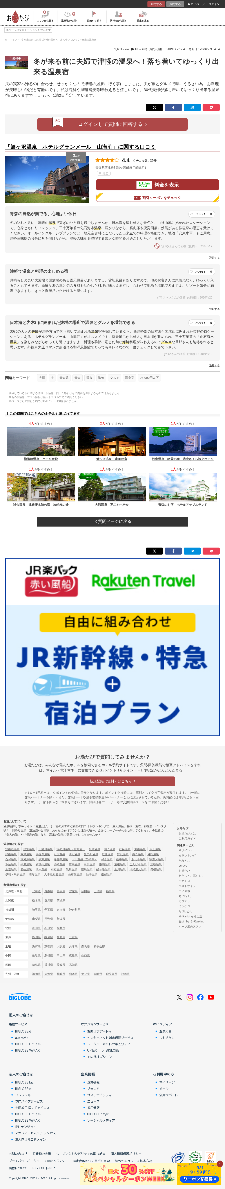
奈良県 (85, 946)
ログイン (214, 4)
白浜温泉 (89, 864)
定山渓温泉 (12, 849)
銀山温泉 (11, 854)
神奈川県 (74, 909)
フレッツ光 (23, 1095)
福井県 (61, 928)
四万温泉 (74, 854)
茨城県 (61, 900)
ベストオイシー (189, 886)
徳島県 (36, 964)
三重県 (73, 937)
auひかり (21, 1037)
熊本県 (73, 974)
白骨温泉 (138, 854)
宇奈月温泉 (156, 859)
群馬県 (48, 900)
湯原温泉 (41, 869)
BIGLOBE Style (98, 1114)
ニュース (93, 1101)
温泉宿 (129, 377)
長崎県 (61, 974)
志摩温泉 (34, 874)
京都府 (48, 946)
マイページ (198, 4)
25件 (153, 160)
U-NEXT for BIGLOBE (103, 1050)
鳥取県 (36, 955)
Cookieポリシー (56, 1161)
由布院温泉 (75, 874)
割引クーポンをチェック (161, 198)
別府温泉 (56, 869)
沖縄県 (125, 974)
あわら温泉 (138, 859)
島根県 (48, 955)
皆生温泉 (26, 869)
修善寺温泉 (61, 859)
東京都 (61, 909)
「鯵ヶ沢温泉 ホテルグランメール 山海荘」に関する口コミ (80, 147)
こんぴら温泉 (138, 864)
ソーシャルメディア (101, 1120)
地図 (105, 173)
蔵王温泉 (155, 849)
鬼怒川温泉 (91, 854)
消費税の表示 (42, 1153)
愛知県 (61, 937)
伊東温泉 (44, 859)
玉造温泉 (11, 869)
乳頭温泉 (94, 849)
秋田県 (85, 891)
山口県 (85, 955)
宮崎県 (98, 974)
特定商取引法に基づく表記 (91, 1161)
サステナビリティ (99, 1095)
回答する (156, 4)
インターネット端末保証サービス (110, 1037)
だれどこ (184, 860)
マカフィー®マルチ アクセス (35, 1133)
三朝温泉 (156, 864)
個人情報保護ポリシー (126, 1153)
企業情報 (88, 1074)
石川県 (48, 928)
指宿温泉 (106, 874)
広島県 (73, 955)
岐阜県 (48, 937)
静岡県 (36, 937)
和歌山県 (99, 946)
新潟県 (61, 918)
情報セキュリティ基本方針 (133, 1161)
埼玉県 (36, 909)
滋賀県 (36, 946)
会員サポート (168, 1095)
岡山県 (61, 955)
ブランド (93, 1088)
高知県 (73, 964)
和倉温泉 (106, 859)
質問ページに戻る (114, 521)
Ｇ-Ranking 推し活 (190, 916)
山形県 (98, 891)
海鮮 (101, 377)
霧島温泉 (87, 869)
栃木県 (36, 900)
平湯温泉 (26, 864)
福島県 (110, 891)
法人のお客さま (21, 1074)
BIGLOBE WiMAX (27, 1050)
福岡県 (36, 974)
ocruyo (183, 865)
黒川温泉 (71, 869)
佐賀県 (48, 974)
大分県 (85, 974)
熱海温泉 (91, 874)
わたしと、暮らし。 (191, 875)
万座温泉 (59, 854)
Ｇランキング (187, 855)
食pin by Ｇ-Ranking (191, 921)
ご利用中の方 (163, 1074)
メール (164, 1088)
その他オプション (99, 1056)
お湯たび (184, 870)
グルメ (114, 377)
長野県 (48, 918)
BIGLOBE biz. (24, 1082)
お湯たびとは (187, 833)
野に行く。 (186, 896)
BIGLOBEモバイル (28, 1044)
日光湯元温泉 (138, 869)
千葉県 (48, 909)
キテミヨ (184, 880)
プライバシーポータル (24, 1161)
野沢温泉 (123, 854)
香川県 (48, 964)
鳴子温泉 (109, 849)
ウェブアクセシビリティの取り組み (80, 1153)
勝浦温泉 (105, 864)
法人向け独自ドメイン (30, 1139)
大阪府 (61, 946)
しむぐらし (167, 1037)
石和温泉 (11, 859)
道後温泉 (120, 864)
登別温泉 (29, 849)
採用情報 (93, 1107)
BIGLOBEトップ (44, 1168)
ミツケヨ (184, 906)
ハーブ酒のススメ (190, 926)
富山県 (36, 928)
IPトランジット (25, 1126)
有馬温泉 (74, 864)
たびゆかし (186, 911)
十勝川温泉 (45, 849)
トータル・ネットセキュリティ (108, 1044)
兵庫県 (73, 946)
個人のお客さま (21, 1014)
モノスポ (184, 891)
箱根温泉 (156, 869)
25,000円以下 (149, 377)
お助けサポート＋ (99, 1031)
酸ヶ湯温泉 (103, 869)
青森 (77, 377)
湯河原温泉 (27, 859)
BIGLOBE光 (23, 1031)
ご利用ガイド (187, 838)
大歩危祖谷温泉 (54, 874)
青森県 (64, 377)
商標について (18, 1168)
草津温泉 (26, 854)
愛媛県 (61, 964)
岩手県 (61, 891)
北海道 (36, 891)
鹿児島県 (111, 974)
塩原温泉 (107, 854)
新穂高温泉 (43, 864)
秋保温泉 (125, 849)
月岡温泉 (153, 854)
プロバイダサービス (29, 1101)
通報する (214, 257)
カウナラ (184, 901)
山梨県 (36, 918)
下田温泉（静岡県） (84, 859)
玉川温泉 (120, 869)
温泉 (89, 377)
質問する (175, 4)
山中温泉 (122, 859)
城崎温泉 (59, 864)
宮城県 (73, 891)
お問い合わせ (18, 1153)
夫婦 (42, 377)
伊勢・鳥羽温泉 (15, 874)
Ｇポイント (186, 850)
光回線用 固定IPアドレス (32, 1107)
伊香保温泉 (43, 854)
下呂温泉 (11, 864)
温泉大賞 (165, 1031)
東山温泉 (140, 849)
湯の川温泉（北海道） (70, 849)
